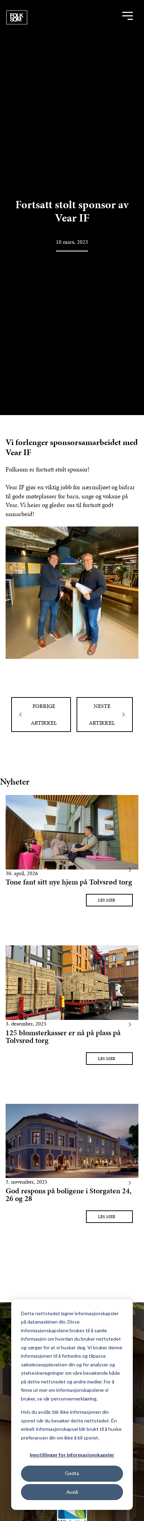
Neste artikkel (102, 714)
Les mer (106, 900)
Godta (72, 1473)
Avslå (72, 1492)
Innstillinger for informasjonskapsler (72, 1455)
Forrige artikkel (44, 714)
